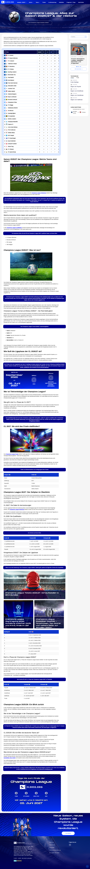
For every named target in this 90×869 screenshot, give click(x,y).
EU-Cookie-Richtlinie (54, 852)
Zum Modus (68, 833)
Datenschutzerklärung (55, 850)
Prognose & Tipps (71, 2)
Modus (30, 2)
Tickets (44, 2)
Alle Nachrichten (79, 69)
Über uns (51, 842)
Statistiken (61, 2)
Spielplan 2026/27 (21, 2)
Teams (37, 2)
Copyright (51, 847)
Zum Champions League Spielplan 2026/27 (38, 22)
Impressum (52, 844)
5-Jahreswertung (52, 2)
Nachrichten (81, 2)
